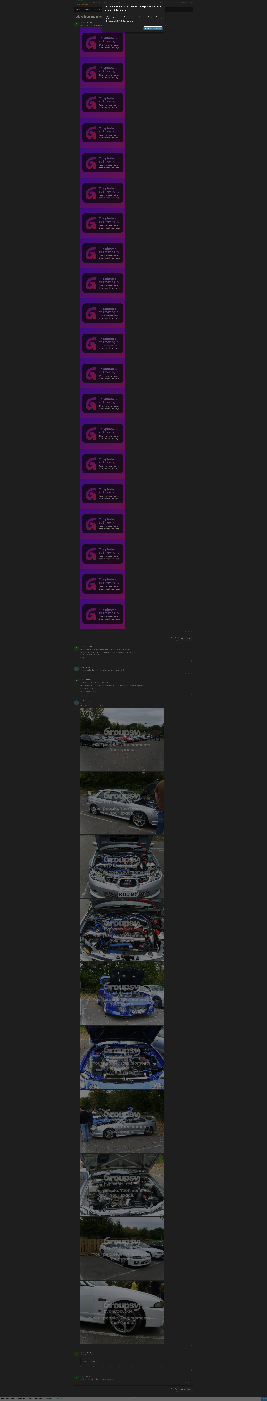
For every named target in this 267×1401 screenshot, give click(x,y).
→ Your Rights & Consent (153, 28)
